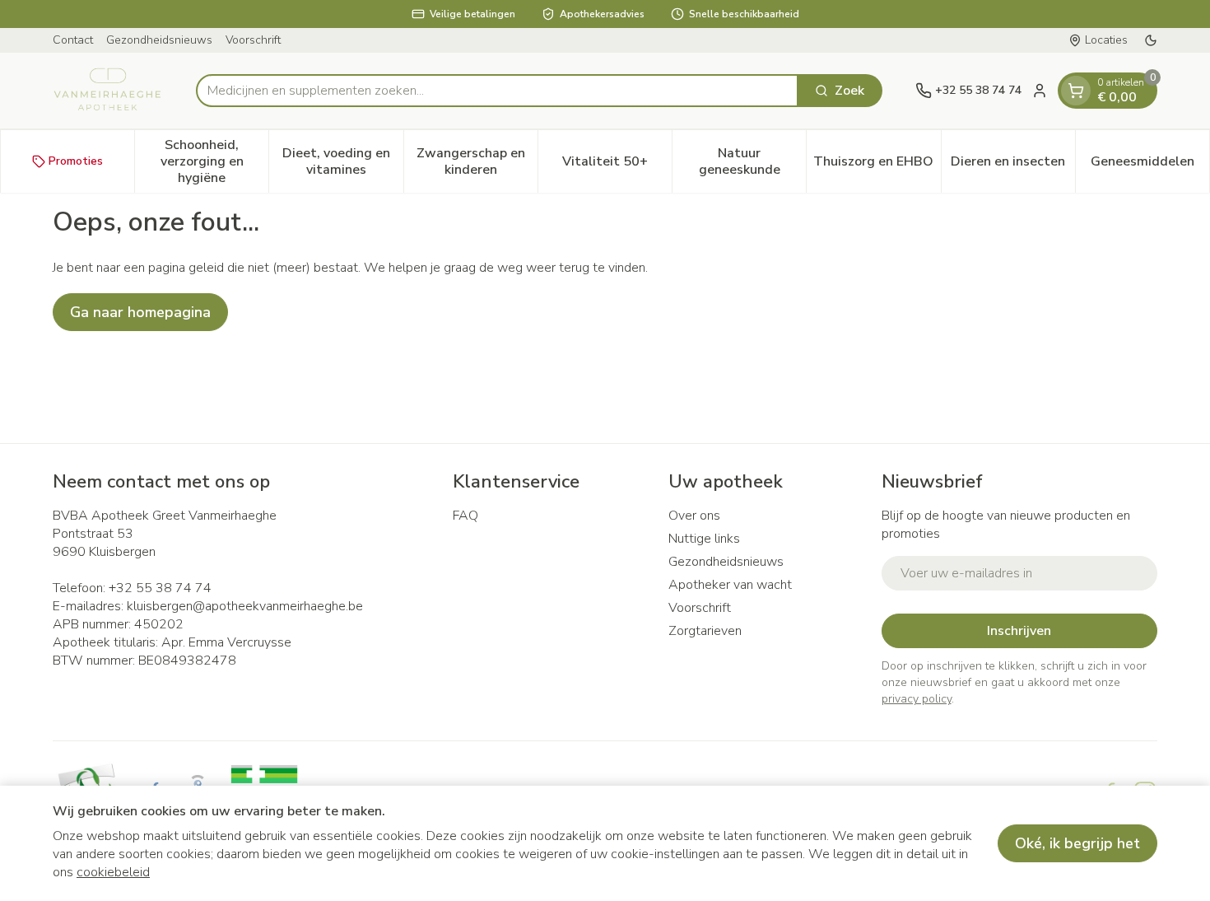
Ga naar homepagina (140, 312)
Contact (73, 40)
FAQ (465, 516)
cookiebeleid (113, 872)
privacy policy (917, 699)
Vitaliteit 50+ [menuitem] (617, 165)
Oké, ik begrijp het (1077, 843)
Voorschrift (253, 40)
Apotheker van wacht (730, 585)
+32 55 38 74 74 (160, 588)
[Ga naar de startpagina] (108, 90)
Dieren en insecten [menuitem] (1013, 165)
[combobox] (497, 90)
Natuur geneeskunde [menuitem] (752, 161)
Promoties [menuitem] (76, 161)
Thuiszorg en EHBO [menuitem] (876, 165)
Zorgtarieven (705, 631)
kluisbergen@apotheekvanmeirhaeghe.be (245, 606)
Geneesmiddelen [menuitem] (1150, 165)
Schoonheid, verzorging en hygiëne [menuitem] (214, 161)
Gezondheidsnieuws (159, 40)
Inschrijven (1019, 631)
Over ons (694, 516)
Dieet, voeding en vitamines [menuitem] (342, 161)
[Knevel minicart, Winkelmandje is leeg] (1076, 90)
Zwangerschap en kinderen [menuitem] (477, 161)
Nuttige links (704, 539)
